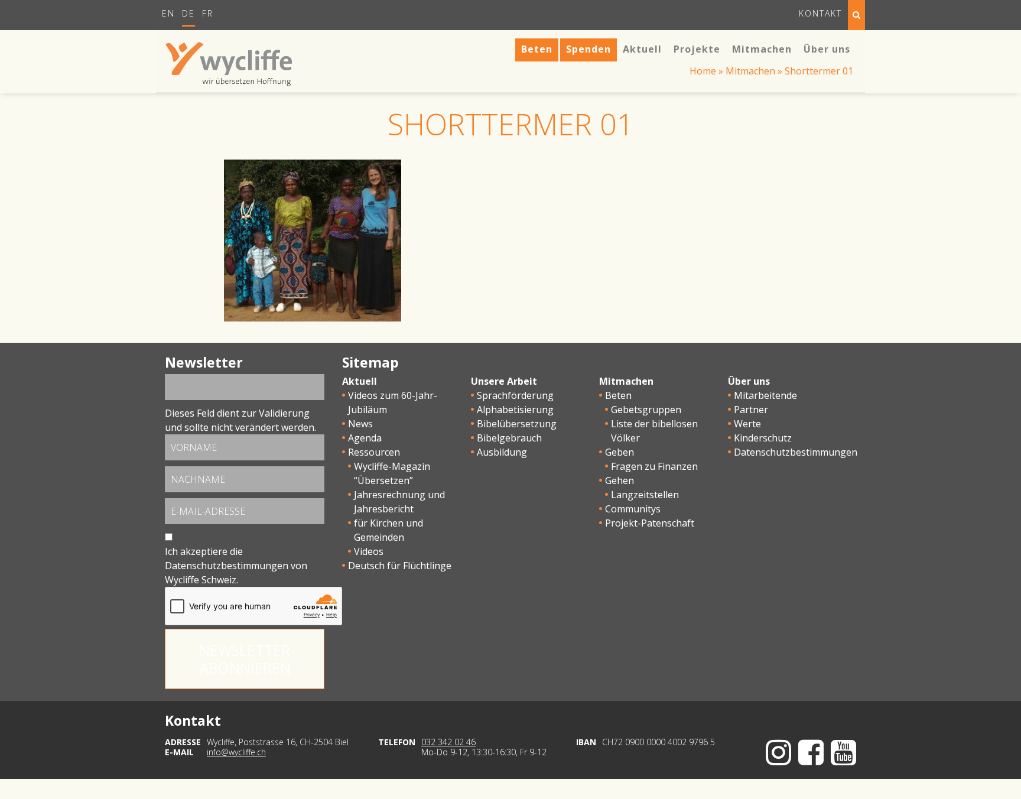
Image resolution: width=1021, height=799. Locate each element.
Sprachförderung (515, 395)
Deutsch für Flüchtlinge (399, 565)
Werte (747, 423)
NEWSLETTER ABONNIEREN (245, 659)
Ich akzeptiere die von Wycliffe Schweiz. (236, 565)
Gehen (619, 480)
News (360, 423)
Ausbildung (502, 452)
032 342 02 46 (448, 742)
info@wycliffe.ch (236, 752)
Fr (207, 13)
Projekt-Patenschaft (649, 523)
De (188, 13)
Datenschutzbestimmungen (226, 565)
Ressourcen (374, 452)
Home (703, 70)
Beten (618, 395)
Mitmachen (750, 70)
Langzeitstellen (645, 494)
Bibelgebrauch (509, 437)
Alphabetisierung (515, 409)
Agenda (365, 437)
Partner (751, 409)
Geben (619, 452)
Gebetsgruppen (646, 409)
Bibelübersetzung (517, 423)
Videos (368, 551)
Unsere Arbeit (504, 381)
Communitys (633, 508)
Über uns (749, 381)
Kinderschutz (763, 437)
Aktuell (359, 381)
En (168, 13)
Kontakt (820, 13)
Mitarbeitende (765, 395)
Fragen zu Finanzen (654, 466)
